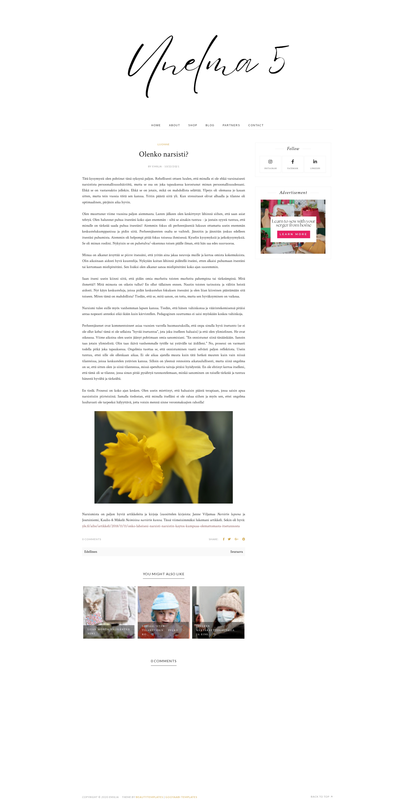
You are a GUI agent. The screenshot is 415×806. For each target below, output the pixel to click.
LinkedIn (315, 168)
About (174, 125)
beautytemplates (149, 797)
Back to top (320, 796)
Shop (192, 125)
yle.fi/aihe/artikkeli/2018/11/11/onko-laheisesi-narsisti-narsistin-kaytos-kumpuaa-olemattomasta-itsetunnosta (161, 526)
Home (156, 125)
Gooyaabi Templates (181, 797)
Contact (256, 125)
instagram (270, 168)
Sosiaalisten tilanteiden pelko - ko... (163, 630)
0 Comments (91, 539)
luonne (164, 144)
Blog (210, 125)
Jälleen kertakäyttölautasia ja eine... (215, 630)
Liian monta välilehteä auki (109, 631)
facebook (292, 168)
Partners (231, 125)
